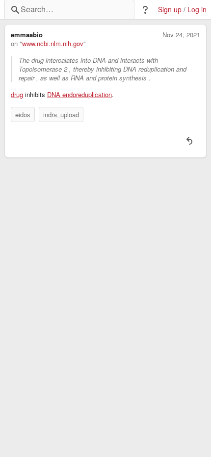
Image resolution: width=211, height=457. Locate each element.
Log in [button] (197, 9)
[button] (145, 9)
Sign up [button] (170, 9)
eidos (22, 114)
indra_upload (61, 114)
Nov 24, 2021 (181, 34)
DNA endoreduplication (79, 94)
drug (17, 94)
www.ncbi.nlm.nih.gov (52, 43)
